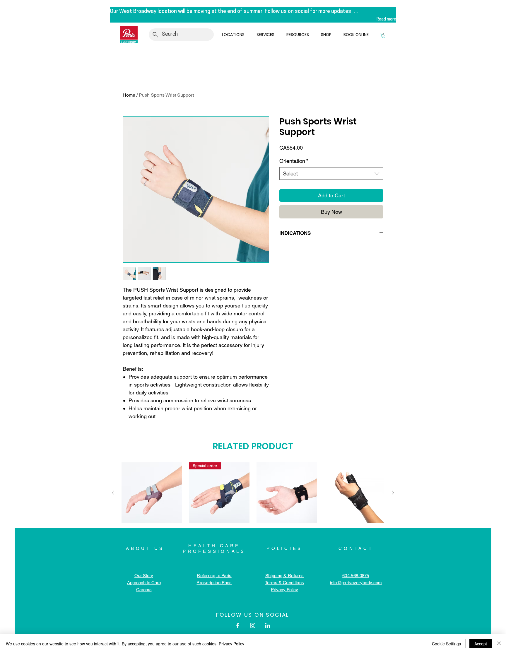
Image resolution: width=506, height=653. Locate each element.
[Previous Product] (113, 492)
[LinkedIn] (267, 625)
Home (129, 95)
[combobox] (331, 173)
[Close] (498, 643)
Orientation (293, 161)
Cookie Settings (446, 644)
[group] (253, 492)
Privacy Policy (231, 644)
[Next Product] (392, 492)
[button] (235, 34)
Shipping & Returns (284, 575)
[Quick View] (152, 492)
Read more (386, 19)
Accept (480, 644)
